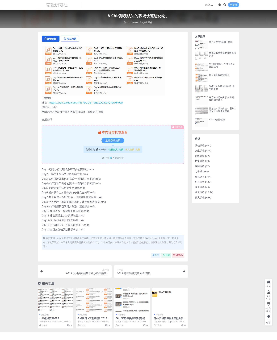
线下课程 (200, 187)
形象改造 (200, 155)
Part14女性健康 (217, 119)
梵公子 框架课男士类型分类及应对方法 (170, 320)
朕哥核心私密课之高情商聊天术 (222, 54)
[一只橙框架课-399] (55, 300)
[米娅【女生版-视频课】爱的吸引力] (201, 89)
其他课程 (200, 145)
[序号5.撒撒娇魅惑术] (201, 78)
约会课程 (200, 181)
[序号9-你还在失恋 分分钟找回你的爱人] (201, 100)
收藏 (168, 255)
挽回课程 (200, 166)
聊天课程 (200, 197)
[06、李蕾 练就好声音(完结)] (132, 300)
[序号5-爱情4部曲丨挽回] (201, 45)
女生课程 (147, 22)
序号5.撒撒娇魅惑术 (219, 75)
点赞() (179, 255)
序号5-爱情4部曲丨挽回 (221, 41)
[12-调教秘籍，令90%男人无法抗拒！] (201, 67)
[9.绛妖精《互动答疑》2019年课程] (94, 300)
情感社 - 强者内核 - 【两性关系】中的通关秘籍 (222, 110)
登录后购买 (114, 140)
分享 (157, 255)
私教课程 (200, 176)
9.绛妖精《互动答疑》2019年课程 (93, 320)
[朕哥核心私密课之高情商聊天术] (201, 56)
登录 (235, 5)
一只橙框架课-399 (49, 318)
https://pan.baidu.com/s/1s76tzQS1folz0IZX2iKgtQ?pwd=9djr (86, 102)
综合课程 (200, 192)
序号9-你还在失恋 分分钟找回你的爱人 (221, 99)
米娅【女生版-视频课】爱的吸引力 (222, 87)
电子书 (198, 171)
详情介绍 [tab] (52, 38)
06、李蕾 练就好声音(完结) (130, 318)
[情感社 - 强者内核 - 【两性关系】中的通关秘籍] (201, 111)
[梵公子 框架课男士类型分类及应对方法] (170, 300)
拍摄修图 (200, 160)
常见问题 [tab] (71, 38)
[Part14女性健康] (201, 122)
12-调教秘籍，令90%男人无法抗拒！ (222, 65)
